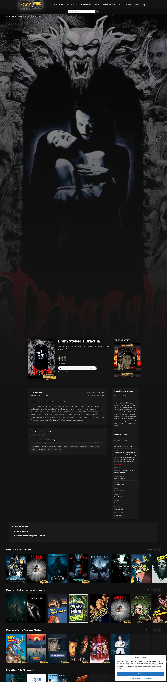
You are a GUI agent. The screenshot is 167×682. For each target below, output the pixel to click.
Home (8, 16)
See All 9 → (148, 550)
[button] (163, 657)
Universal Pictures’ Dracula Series (44, 402)
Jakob (98, 392)
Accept (140, 674)
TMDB (121, 515)
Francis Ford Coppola (38, 435)
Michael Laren (84, 446)
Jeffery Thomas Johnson (48, 446)
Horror (116, 491)
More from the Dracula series (20, 550)
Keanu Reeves (73, 446)
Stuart (102, 392)
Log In (144, 5)
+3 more (62, 450)
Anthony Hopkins (37, 443)
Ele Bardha (98, 443)
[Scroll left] (155, 550)
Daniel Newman (88, 443)
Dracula (21, 16)
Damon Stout (78, 443)
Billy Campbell (47, 443)
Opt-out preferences (135, 678)
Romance (122, 491)
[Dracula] (127, 356)
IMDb (116, 515)
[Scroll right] (159, 550)
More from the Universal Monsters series (25, 590)
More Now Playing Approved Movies (23, 630)
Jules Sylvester (62, 446)
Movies (14, 16)
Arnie (93, 392)
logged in (26, 536)
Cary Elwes (57, 443)
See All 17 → (148, 590)
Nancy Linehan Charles (38, 449)
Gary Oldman (36, 446)
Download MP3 (63, 372)
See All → (149, 630)
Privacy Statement (146, 678)
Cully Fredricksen (67, 443)
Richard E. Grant (52, 449)
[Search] (97, 11)
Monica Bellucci (94, 446)
